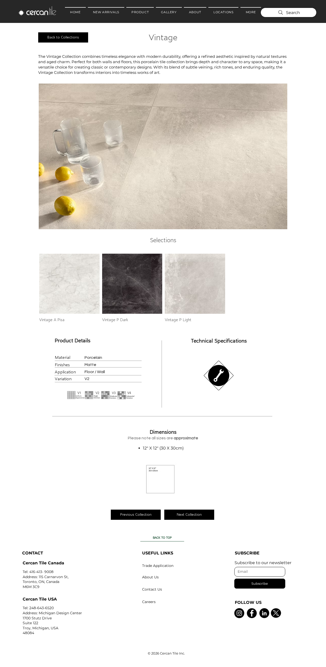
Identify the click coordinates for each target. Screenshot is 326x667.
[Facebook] (252, 613)
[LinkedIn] (264, 613)
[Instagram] (239, 613)
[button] (163, 156)
